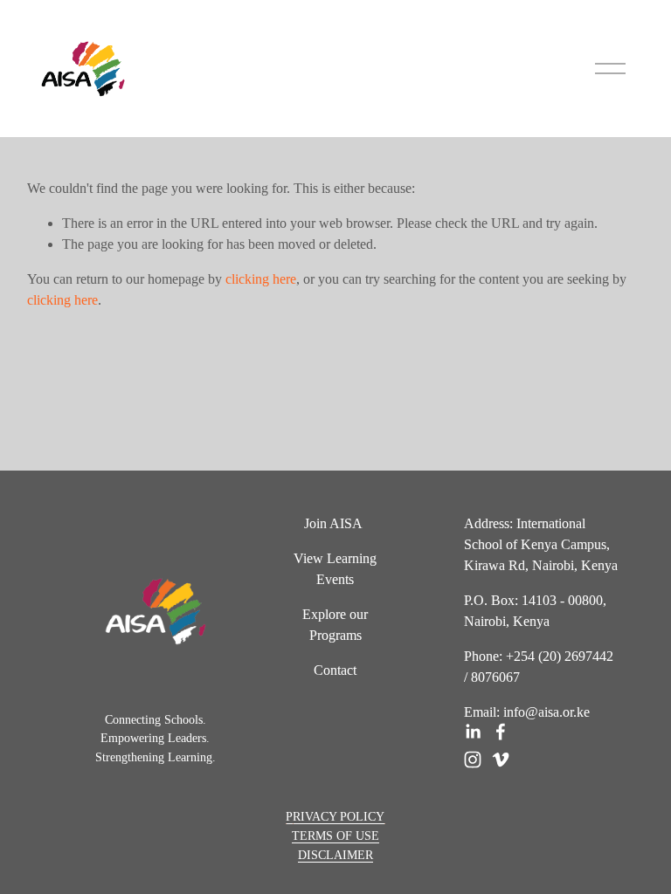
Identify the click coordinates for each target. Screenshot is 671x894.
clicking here (260, 279)
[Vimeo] (500, 759)
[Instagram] (472, 759)
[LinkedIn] (472, 731)
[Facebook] (500, 731)
